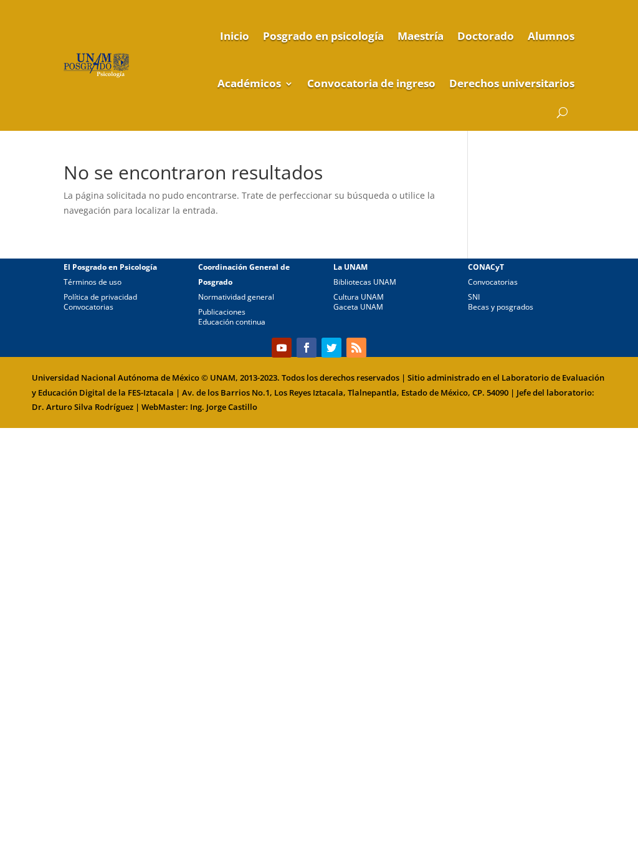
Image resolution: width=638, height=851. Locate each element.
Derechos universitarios (511, 83)
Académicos (249, 83)
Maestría (421, 36)
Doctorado (485, 36)
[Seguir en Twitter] (331, 348)
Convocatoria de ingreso (371, 83)
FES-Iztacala (151, 392)
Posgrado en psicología (323, 36)
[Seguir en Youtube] (282, 348)
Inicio (234, 36)
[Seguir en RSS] (356, 348)
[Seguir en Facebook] (307, 348)
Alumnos (551, 36)
